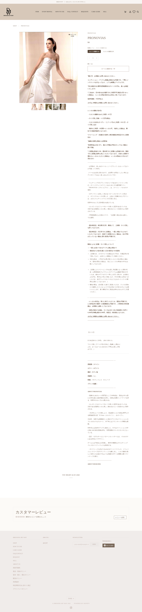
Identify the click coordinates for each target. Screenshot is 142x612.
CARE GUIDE (17, 550)
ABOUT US (16, 564)
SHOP (15, 26)
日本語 (70, 598)
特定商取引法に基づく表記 (21, 585)
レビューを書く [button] (120, 517)
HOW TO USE (17, 546)
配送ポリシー (17, 578)
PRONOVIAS (92, 33)
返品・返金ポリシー (19, 571)
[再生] (48, 95)
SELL (15, 560)
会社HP (45, 543)
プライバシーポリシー (20, 589)
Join (94, 544)
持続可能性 (16, 568)
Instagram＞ (107, 541)
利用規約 (16, 582)
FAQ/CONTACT (18, 553)
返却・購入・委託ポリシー (21, 575)
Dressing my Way (60, 603)
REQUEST (16, 557)
